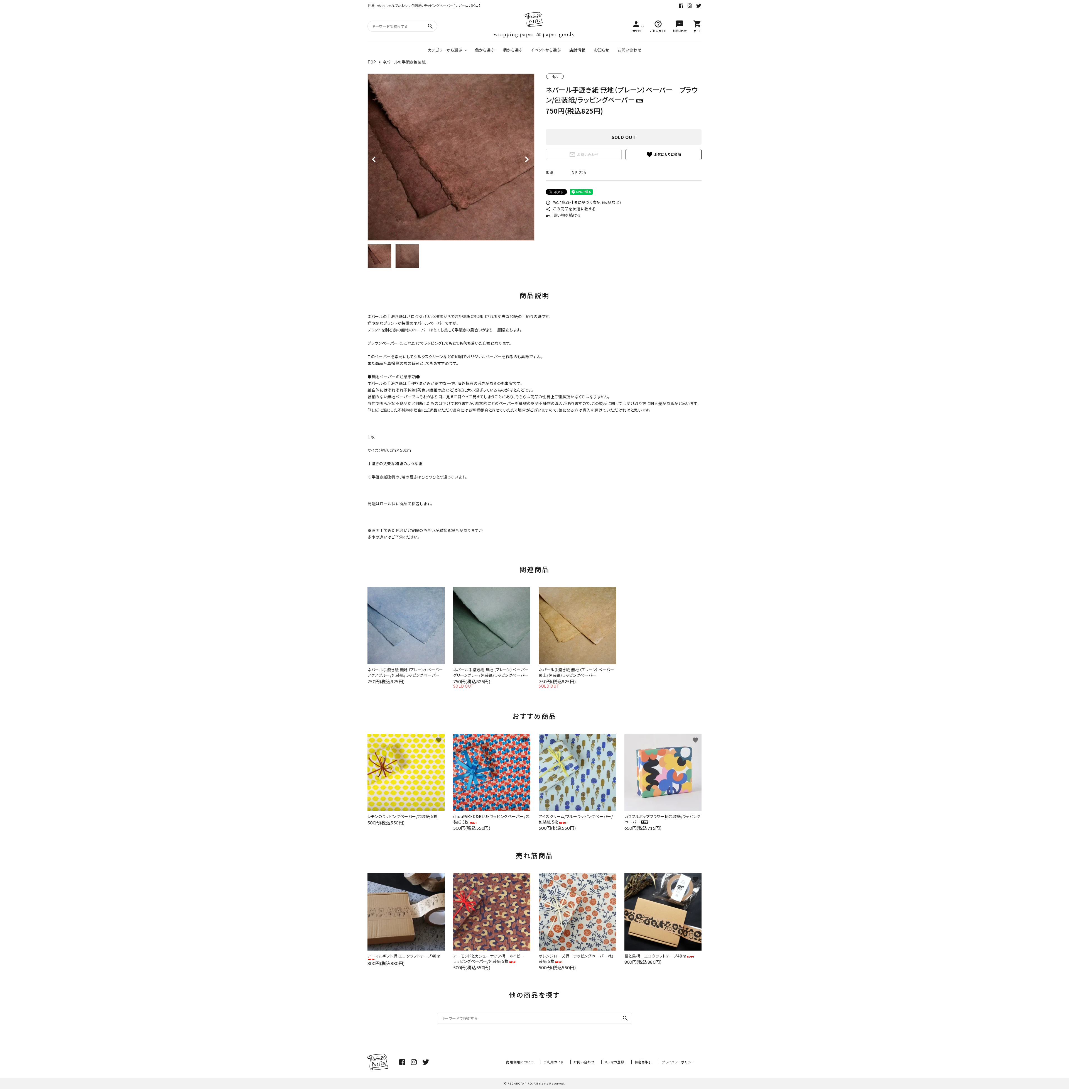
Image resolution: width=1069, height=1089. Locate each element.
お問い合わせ (629, 50)
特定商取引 (643, 1061)
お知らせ (601, 50)
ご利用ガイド (553, 1061)
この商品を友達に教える (571, 208)
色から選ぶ (485, 50)
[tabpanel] (450, 157)
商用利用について (520, 1061)
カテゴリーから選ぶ (445, 50)
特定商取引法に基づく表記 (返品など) (583, 202)
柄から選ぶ (513, 50)
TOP (371, 62)
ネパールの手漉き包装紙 (404, 62)
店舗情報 (577, 50)
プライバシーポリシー (678, 1061)
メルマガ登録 (614, 1061)
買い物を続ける (563, 215)
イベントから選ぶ (546, 50)
